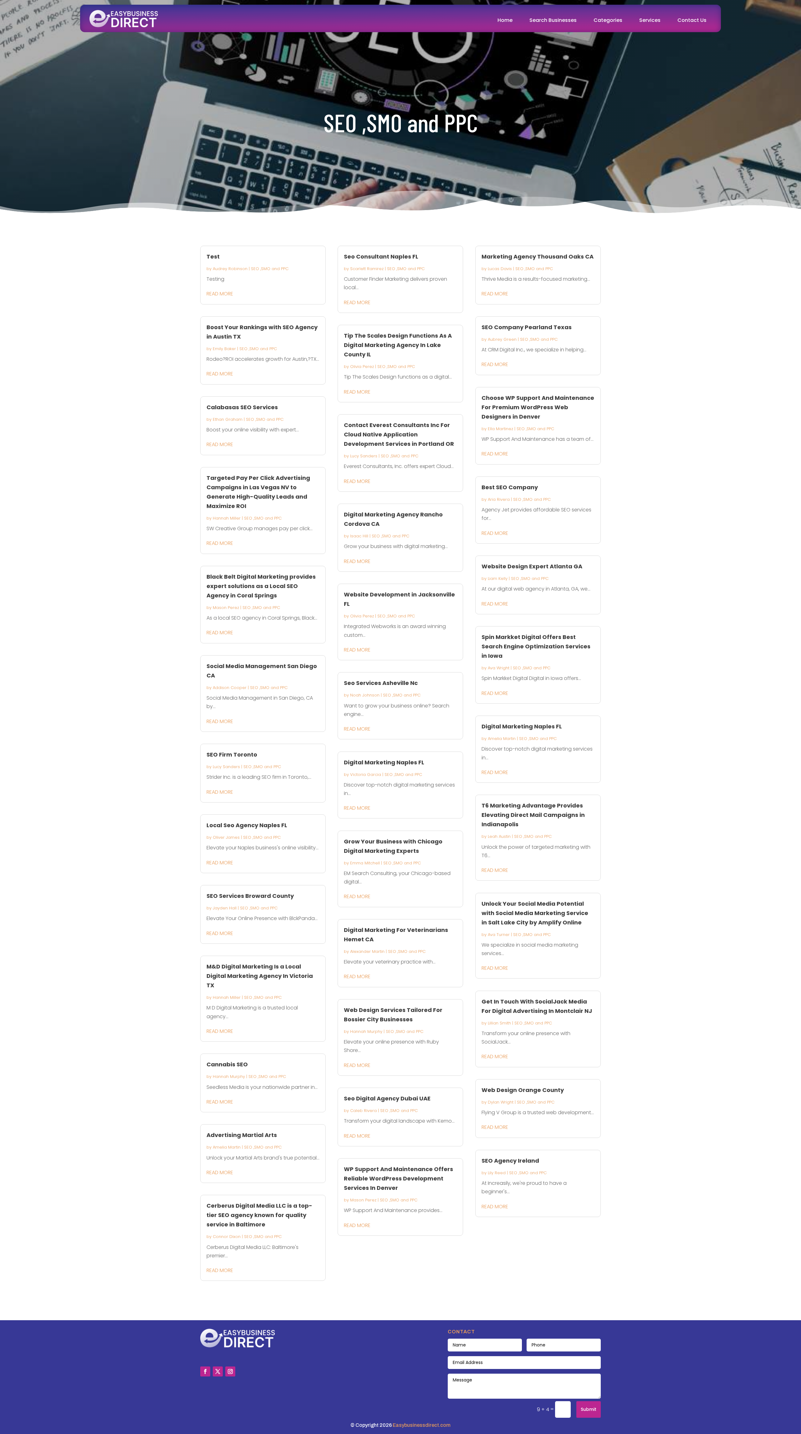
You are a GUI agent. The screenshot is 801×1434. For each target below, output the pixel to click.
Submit (588, 1409)
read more (220, 293)
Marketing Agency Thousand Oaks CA (538, 256)
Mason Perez (226, 608)
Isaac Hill (359, 536)
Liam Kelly (498, 578)
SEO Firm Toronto (232, 754)
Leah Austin (499, 836)
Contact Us (692, 20)
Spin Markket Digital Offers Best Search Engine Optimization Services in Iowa (536, 646)
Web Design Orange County (523, 1090)
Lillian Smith (499, 1023)
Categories (608, 20)
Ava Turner (499, 935)
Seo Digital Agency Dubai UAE (387, 1098)
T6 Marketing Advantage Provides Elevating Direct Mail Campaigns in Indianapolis (533, 815)
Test (213, 256)
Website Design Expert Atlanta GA (532, 566)
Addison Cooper (230, 688)
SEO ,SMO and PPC (269, 269)
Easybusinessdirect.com (422, 1425)
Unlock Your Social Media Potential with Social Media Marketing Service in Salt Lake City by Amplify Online (535, 913)
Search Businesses (553, 20)
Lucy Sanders (226, 767)
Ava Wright (498, 668)
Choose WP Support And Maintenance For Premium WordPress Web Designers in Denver (538, 407)
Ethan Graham (227, 419)
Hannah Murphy (229, 1076)
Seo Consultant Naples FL (381, 256)
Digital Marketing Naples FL (384, 762)
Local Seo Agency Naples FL (247, 825)
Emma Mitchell (365, 863)
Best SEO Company (510, 487)
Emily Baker (224, 349)
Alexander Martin (367, 951)
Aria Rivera (499, 499)
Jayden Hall (225, 908)
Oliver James (226, 837)
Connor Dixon (227, 1237)
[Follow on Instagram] (230, 1371)
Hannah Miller (227, 518)
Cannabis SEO (227, 1064)
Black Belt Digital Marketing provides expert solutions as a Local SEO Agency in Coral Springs (261, 586)
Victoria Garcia (365, 774)
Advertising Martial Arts (242, 1135)
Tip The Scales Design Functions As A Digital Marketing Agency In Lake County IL (398, 345)
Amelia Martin (227, 1147)
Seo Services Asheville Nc (381, 683)
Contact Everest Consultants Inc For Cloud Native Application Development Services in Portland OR (399, 434)
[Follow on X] (218, 1371)
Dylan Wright (500, 1102)
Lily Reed (497, 1173)
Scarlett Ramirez (367, 269)
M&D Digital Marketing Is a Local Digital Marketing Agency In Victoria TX (260, 976)
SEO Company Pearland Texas (527, 327)
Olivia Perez (362, 367)
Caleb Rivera (363, 1111)
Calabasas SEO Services (242, 407)
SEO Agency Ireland (510, 1161)
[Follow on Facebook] (205, 1371)
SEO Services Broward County (250, 896)
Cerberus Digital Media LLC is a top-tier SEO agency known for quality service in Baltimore (259, 1215)
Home (505, 20)
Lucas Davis (500, 269)
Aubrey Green (502, 339)
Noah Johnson (365, 695)
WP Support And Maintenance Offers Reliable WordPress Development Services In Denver (398, 1178)
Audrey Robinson (230, 269)
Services (650, 20)
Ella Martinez (500, 429)
